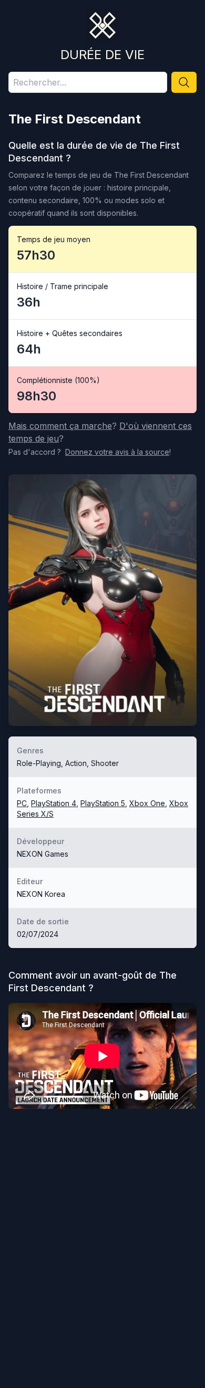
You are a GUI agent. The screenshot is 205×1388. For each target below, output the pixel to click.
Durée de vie (102, 54)
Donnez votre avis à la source (117, 451)
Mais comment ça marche (60, 425)
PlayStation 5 (102, 803)
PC (22, 803)
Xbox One (147, 803)
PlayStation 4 (53, 803)
